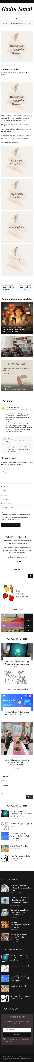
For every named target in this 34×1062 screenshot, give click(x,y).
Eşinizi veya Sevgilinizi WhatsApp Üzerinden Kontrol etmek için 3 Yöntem (17, 663)
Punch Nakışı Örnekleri (19, 846)
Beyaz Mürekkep (12, 408)
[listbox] (17, 746)
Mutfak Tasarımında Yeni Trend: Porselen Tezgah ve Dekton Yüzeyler (20, 912)
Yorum (3, 468)
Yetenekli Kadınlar (17, 757)
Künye (5, 781)
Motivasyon (6, 66)
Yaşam (19, 327)
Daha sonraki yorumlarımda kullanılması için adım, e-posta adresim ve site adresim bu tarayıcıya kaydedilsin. (17, 517)
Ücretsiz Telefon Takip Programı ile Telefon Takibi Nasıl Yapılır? (20, 836)
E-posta (4, 495)
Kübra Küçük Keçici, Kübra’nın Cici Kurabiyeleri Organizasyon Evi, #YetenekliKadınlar (17, 762)
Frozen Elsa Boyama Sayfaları (17, 689)
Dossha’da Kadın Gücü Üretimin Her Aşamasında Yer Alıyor (21, 887)
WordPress (27, 1059)
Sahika (10, 73)
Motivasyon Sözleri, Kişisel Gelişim (14, 389)
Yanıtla (30, 411)
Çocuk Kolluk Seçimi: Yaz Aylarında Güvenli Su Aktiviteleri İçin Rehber (19, 900)
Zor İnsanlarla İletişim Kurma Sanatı (14, 355)
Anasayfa (6, 776)
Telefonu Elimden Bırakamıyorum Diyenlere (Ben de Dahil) (14, 330)
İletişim (5, 785)
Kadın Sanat (17, 8)
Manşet (5, 327)
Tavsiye (17, 659)
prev (3, 741)
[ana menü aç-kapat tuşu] (17, 18)
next (31, 741)
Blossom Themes (14, 1059)
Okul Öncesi (17, 687)
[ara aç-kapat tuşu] (31, 1)
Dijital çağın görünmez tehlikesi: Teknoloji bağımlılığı (18, 937)
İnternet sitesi (6, 504)
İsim (3, 487)
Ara (2, 793)
